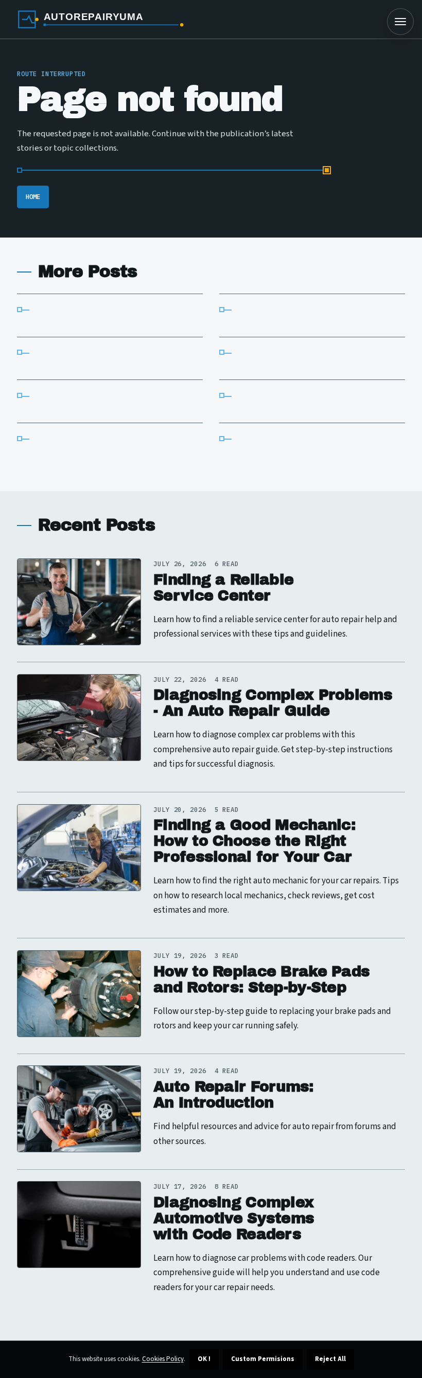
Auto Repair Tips (88, 315)
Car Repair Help (288, 444)
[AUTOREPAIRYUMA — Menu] (400, 21)
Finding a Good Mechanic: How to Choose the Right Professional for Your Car (254, 841)
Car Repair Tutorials (305, 401)
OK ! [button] (204, 1359)
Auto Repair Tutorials (106, 401)
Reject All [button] (330, 1359)
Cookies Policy (163, 1359)
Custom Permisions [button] (262, 1359)
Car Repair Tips (287, 358)
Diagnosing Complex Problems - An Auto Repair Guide (272, 703)
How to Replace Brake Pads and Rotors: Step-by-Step (261, 979)
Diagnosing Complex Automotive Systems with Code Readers (233, 1218)
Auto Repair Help (90, 444)
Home (33, 196)
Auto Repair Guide (294, 315)
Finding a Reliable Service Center (223, 588)
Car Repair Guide (89, 358)
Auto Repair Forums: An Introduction (233, 1095)
